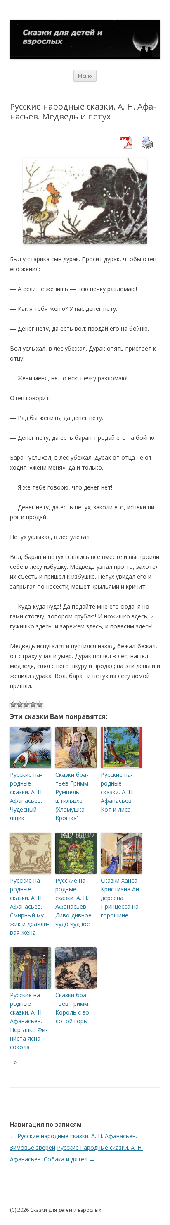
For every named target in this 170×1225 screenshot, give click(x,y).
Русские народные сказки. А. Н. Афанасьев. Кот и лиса (117, 792)
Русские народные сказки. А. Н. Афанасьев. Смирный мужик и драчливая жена (29, 906)
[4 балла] (33, 704)
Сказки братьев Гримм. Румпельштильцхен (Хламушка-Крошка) (72, 796)
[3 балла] (26, 704)
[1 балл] (13, 704)
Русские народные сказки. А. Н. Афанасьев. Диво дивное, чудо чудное (74, 902)
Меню (85, 76)
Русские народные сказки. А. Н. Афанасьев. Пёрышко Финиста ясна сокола (28, 1021)
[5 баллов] (39, 704)
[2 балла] (20, 704)
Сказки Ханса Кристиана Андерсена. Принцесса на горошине (121, 897)
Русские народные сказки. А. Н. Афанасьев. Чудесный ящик (26, 796)
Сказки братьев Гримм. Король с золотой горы (73, 1008)
